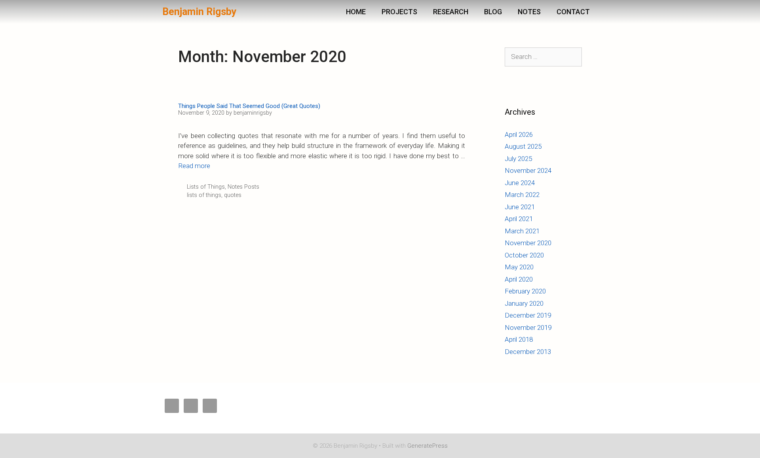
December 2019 (528, 315)
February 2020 (525, 291)
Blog (493, 12)
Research (450, 12)
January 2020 (524, 303)
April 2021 (519, 219)
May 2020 (519, 267)
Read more (194, 166)
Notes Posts (243, 187)
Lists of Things (206, 187)
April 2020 (519, 279)
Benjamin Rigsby (199, 11)
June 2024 (520, 183)
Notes (529, 12)
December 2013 (528, 352)
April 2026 (519, 134)
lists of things (204, 195)
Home (356, 12)
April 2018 (519, 339)
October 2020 (524, 255)
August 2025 (523, 146)
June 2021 (520, 207)
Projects (399, 12)
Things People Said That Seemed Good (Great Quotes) (249, 106)
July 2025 (518, 159)
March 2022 (522, 195)
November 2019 (528, 327)
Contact (573, 12)
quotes (232, 195)
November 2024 (528, 170)
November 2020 (528, 243)
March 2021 (522, 231)
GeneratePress (427, 445)
